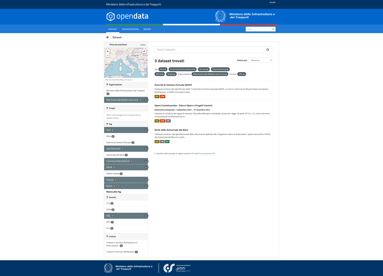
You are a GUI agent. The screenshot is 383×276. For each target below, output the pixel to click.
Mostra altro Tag (113, 191)
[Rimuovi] (165, 69)
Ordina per (242, 60)
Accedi (272, 2)
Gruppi (147, 29)
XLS (167, 141)
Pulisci (142, 44)
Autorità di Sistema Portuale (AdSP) (173, 85)
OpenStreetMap (118, 80)
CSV (156, 96)
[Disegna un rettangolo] (144, 51)
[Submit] (273, 29)
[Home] (107, 37)
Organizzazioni (130, 29)
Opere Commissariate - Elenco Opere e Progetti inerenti (183, 105)
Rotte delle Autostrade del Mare (171, 130)
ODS (162, 141)
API (193, 153)
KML (168, 121)
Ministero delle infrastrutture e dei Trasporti (133, 4)
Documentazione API (206, 153)
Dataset (112, 29)
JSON (162, 96)
